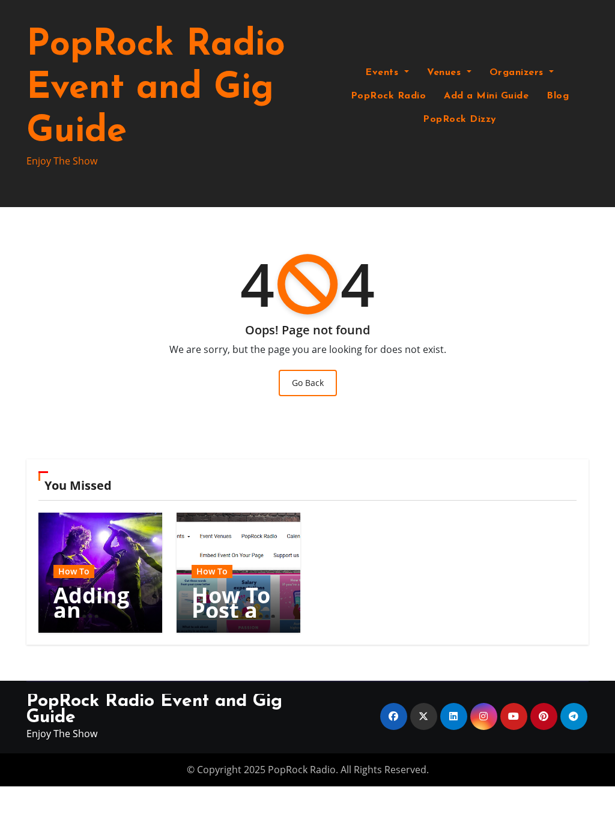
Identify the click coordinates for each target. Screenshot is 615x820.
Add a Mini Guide (486, 96)
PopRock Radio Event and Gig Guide (155, 89)
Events (383, 72)
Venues (445, 72)
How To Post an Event (232, 610)
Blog (558, 96)
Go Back (308, 382)
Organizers (518, 72)
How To (73, 571)
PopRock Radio (388, 96)
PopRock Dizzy (460, 119)
